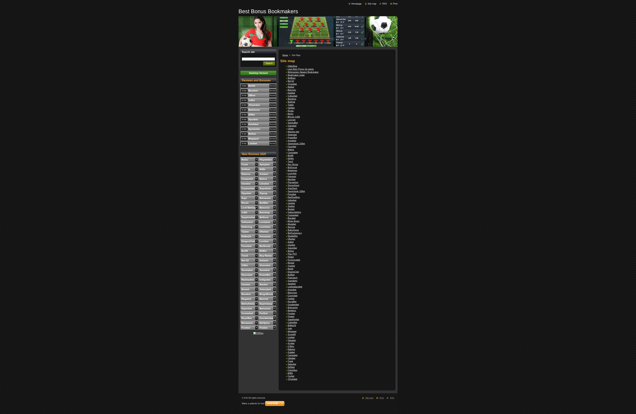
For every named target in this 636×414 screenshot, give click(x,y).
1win (290, 328)
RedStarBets (294, 197)
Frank (290, 361)
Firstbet (291, 313)
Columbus (292, 370)
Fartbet (291, 298)
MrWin (291, 158)
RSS (384, 3)
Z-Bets (291, 346)
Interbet (291, 203)
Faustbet (292, 146)
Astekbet (292, 140)
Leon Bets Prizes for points (301, 69)
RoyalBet (292, 301)
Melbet (291, 87)
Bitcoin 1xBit (294, 117)
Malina (291, 149)
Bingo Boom (293, 221)
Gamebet (292, 126)
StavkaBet (293, 123)
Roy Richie (293, 164)
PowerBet (292, 137)
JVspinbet (292, 379)
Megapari (292, 331)
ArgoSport (292, 188)
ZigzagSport (293, 185)
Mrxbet (291, 263)
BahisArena (293, 230)
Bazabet (292, 218)
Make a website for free (253, 403)
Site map (372, 3)
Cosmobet (292, 295)
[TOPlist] (258, 333)
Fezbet (291, 376)
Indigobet (292, 200)
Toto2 (290, 161)
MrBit (290, 373)
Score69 (292, 334)
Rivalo (291, 111)
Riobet (291, 257)
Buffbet (291, 275)
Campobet (292, 355)
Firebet (291, 316)
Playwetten (293, 182)
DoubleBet (293, 236)
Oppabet (292, 340)
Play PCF (292, 254)
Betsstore (292, 292)
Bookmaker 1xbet (296, 75)
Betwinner (292, 170)
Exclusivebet (294, 260)
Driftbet (291, 367)
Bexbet (291, 209)
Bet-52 (291, 81)
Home (285, 55)
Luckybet (292, 173)
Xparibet (292, 284)
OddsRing (292, 66)
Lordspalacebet (295, 286)
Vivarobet (292, 84)
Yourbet (291, 266)
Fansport (292, 176)
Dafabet (291, 93)
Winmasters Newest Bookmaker (303, 72)
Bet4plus (292, 310)
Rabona (291, 349)
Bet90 (290, 155)
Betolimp (292, 99)
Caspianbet (293, 215)
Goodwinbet (293, 304)
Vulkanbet (292, 96)
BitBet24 (292, 325)
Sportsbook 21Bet (296, 143)
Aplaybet (292, 364)
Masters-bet (293, 131)
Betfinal (291, 102)
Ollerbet (291, 239)
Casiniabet (293, 152)
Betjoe (291, 251)
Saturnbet (292, 248)
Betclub (291, 227)
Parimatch (292, 278)
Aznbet (291, 343)
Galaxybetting (294, 212)
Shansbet (292, 134)
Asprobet (292, 289)
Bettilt (290, 269)
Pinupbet (292, 194)
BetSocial (292, 167)
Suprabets (292, 281)
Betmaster (293, 307)
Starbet (291, 206)
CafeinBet (292, 322)
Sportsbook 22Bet (296, 191)
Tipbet (291, 105)
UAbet (291, 129)
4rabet (291, 242)
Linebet (291, 337)
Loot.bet (291, 120)
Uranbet (291, 245)
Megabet (292, 224)
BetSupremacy (295, 233)
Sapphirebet (293, 319)
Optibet (291, 108)
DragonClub (293, 272)
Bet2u (290, 114)
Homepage (356, 3)
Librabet (291, 358)
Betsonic (292, 90)
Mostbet (291, 179)
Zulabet (291, 352)
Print (395, 3)
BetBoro (291, 78)
